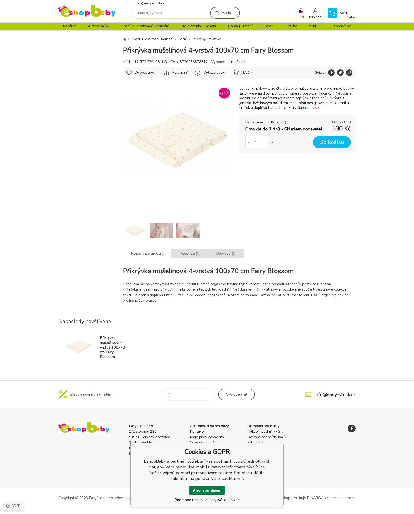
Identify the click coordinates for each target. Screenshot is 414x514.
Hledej (226, 12)
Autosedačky (98, 26)
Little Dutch (236, 61)
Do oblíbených (145, 72)
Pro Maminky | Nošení (198, 26)
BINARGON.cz (318, 498)
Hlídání (247, 72)
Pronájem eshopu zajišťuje (285, 498)
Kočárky (69, 26)
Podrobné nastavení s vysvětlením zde (207, 500)
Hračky (291, 26)
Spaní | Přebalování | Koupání (145, 26)
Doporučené (341, 26)
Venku (314, 26)
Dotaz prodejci (214, 72)
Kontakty (197, 431)
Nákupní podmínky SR (265, 431)
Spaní (183, 39)
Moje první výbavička (207, 437)
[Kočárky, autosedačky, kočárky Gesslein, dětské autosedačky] (124, 39)
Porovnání (180, 72)
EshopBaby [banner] (87, 11)
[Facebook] (352, 428)
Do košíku (331, 142)
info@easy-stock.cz (150, 3)
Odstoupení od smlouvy (209, 426)
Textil (268, 26)
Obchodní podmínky (263, 426)
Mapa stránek (345, 498)
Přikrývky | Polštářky (207, 39)
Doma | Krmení (240, 26)
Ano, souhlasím (207, 490)
